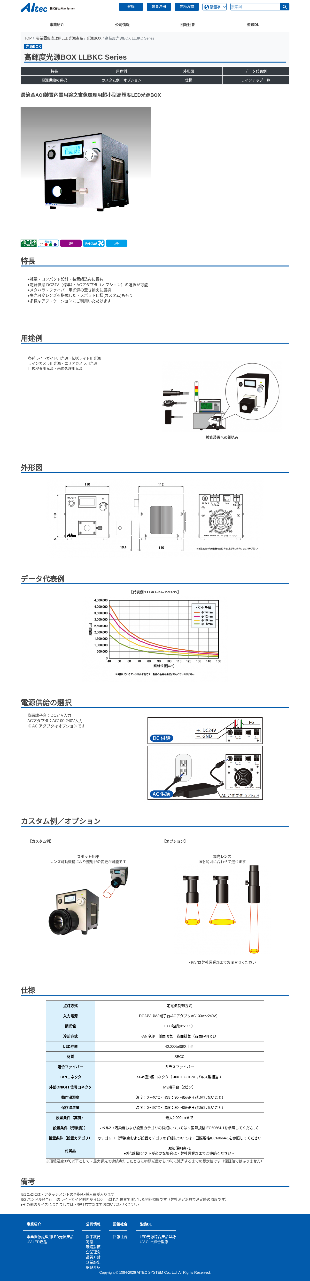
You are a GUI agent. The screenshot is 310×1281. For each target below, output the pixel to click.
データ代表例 (256, 71)
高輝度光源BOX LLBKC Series (75, 57)
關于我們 (93, 1237)
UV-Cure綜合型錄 (154, 1242)
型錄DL (146, 1224)
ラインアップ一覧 (255, 80)
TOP (28, 38)
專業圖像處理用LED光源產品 (59, 38)
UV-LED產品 (37, 1242)
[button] (284, 6)
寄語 (89, 1242)
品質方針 (93, 1257)
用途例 (121, 71)
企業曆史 (93, 1262)
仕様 (188, 80)
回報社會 (120, 1224)
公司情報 (93, 1224)
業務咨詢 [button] (186, 6)
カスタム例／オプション (121, 80)
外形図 (188, 71)
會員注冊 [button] (159, 6)
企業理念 (93, 1252)
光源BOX (93, 38)
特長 (54, 71)
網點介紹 (93, 1267)
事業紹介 (34, 1224)
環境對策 (93, 1247)
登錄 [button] (131, 6)
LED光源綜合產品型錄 (158, 1237)
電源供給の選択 (54, 80)
